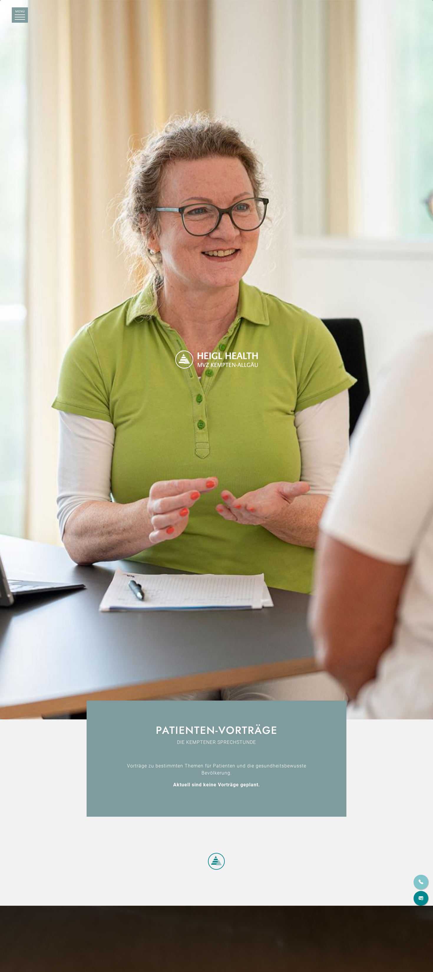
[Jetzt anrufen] (421, 882)
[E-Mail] (421, 898)
